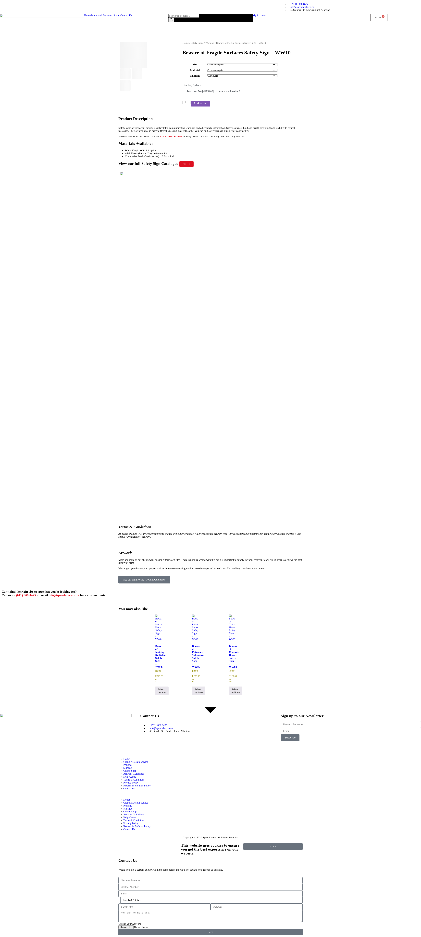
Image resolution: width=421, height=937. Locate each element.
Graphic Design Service (135, 761)
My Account (259, 15)
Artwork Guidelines (133, 773)
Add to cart (201, 103)
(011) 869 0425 (26, 595)
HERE (186, 164)
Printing (127, 764)
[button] (102, 15)
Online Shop (129, 770)
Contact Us (126, 15)
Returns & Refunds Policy (137, 785)
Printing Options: (193, 85)
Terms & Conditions (133, 779)
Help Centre (129, 776)
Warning (209, 43)
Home (87, 15)
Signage (127, 767)
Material (195, 70)
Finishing (195, 75)
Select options (162, 690)
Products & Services (101, 15)
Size (195, 64)
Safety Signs (197, 43)
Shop (116, 15)
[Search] (171, 20)
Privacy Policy (130, 782)
